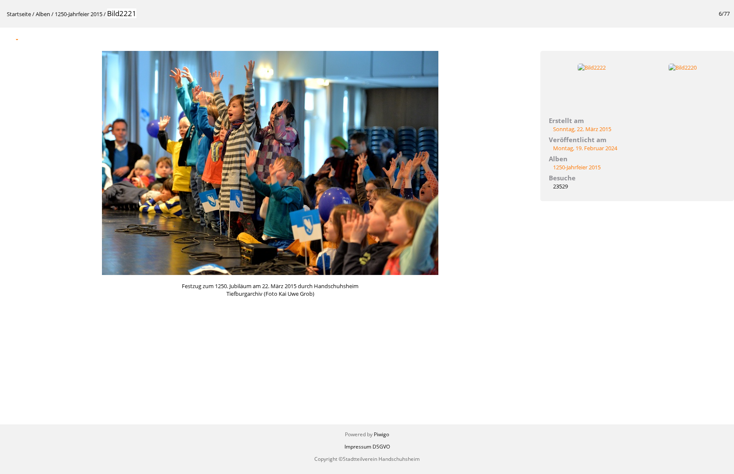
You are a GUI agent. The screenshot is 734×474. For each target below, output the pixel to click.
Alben (43, 14)
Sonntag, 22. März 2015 (582, 129)
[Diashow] (30, 39)
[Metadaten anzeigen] (48, 39)
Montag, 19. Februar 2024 (585, 148)
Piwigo (381, 434)
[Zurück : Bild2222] (705, 39)
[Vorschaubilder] (687, 39)
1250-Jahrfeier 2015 (78, 14)
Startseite (19, 14)
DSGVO (381, 446)
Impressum (357, 446)
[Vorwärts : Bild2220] (723, 39)
